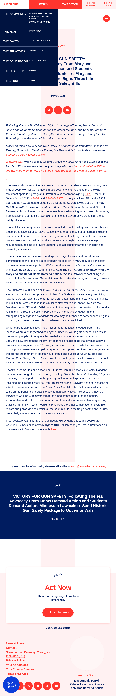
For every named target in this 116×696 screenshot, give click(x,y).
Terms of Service (17, 673)
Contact (11, 647)
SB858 (50, 198)
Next (58, 485)
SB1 (88, 194)
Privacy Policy (15, 660)
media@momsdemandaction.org (88, 466)
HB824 (35, 198)
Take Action (70, 4)
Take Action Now (58, 612)
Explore (12, 4)
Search (43, 4)
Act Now (58, 587)
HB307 (59, 198)
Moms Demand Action (40, 13)
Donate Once (108, 4)
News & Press (15, 643)
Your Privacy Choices (20, 669)
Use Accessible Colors (58, 628)
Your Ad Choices (17, 664)
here (53, 429)
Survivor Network (39, 22)
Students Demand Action (39, 18)
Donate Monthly (91, 4)
